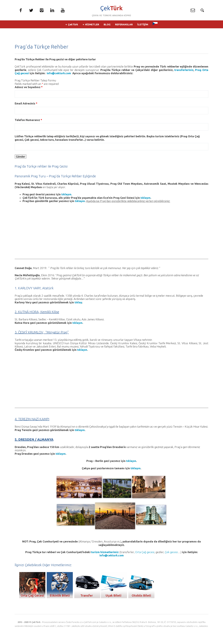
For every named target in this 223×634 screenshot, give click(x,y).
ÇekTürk (73, 24)
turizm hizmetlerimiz (105, 552)
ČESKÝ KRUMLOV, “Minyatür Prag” (43, 332)
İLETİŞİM (142, 24)
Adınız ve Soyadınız (29, 87)
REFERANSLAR (124, 24)
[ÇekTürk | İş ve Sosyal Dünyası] (111, 8)
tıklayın (146, 197)
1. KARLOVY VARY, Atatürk (34, 288)
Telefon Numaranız (28, 119)
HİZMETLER (92, 24)
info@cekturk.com (59, 73)
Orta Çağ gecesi (144, 552)
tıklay (78, 302)
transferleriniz (183, 69)
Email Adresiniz (26, 103)
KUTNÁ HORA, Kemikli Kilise (38, 312)
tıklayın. (66, 194)
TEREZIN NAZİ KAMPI (33, 419)
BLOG (107, 24)
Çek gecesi (171, 552)
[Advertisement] (111, 236)
